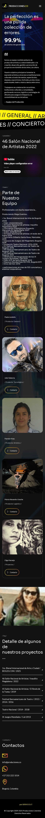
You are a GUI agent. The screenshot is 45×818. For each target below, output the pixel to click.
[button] (22, 669)
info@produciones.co (11, 762)
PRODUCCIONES (18, 6)
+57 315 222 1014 (10, 775)
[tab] (22, 669)
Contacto (13, 329)
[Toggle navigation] (40, 6)
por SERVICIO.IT (26, 804)
